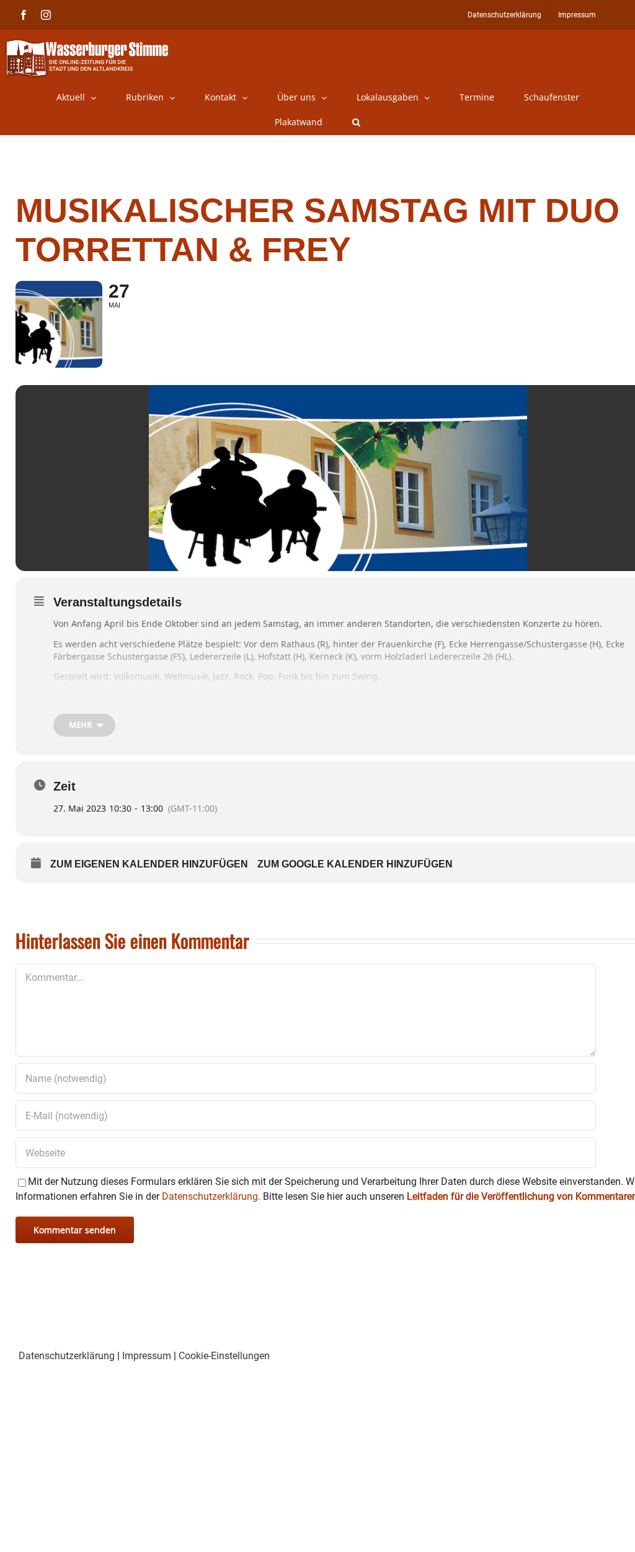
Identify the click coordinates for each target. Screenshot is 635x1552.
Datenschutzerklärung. (211, 1196)
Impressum (146, 1356)
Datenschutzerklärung (67, 1356)
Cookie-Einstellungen (224, 1356)
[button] (356, 122)
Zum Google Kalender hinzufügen (355, 864)
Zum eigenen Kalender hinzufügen (149, 864)
